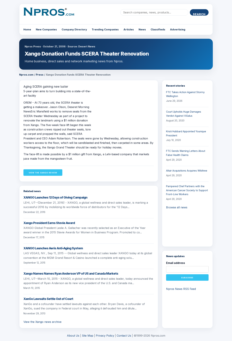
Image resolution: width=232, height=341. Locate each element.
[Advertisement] (125, 108)
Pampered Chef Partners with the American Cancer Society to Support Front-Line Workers (187, 190)
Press (39, 74)
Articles (128, 29)
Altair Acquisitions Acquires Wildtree (186, 170)
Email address (175, 263)
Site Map (87, 335)
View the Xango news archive (42, 322)
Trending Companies (105, 29)
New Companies (46, 29)
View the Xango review (43, 173)
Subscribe (187, 277)
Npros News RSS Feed (181, 289)
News (142, 29)
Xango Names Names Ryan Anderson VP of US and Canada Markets (70, 273)
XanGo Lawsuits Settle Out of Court (48, 299)
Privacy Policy (105, 335)
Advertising (177, 29)
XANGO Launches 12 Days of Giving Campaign (55, 197)
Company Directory (74, 29)
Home (27, 29)
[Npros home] (51, 14)
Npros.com (26, 74)
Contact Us (124, 335)
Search (199, 14)
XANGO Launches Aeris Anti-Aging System (53, 248)
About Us (73, 335)
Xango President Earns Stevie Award (49, 223)
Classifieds (158, 29)
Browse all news (176, 207)
